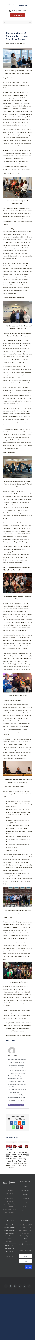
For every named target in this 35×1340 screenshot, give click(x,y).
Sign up (28, 1267)
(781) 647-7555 (19, 10)
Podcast (25, 1207)
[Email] (22, 1105)
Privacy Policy (23, 1280)
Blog (25, 1203)
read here (12, 643)
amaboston (11, 43)
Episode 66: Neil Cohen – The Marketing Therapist (9, 1250)
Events (25, 1194)
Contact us (25, 1211)
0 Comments (10, 1167)
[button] (7, 1155)
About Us (25, 1198)
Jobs (25, 1186)
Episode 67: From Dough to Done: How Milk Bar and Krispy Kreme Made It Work (9, 1231)
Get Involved (25, 1190)
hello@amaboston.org (26, 1244)
